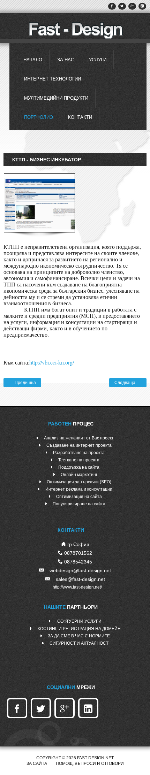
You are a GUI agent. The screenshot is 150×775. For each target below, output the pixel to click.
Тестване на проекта (78, 460)
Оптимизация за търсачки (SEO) (79, 481)
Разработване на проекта (79, 452)
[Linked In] (142, 6)
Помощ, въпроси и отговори (90, 764)
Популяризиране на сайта (79, 503)
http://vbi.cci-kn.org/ (51, 362)
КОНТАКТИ (80, 117)
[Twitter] (122, 6)
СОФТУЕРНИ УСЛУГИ (79, 621)
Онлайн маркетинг (79, 474)
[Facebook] (112, 6)
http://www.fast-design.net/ (77, 587)
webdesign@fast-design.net (80, 570)
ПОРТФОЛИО (38, 117)
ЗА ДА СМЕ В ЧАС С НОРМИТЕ (79, 636)
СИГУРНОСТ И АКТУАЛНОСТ (79, 643)
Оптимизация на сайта (79, 496)
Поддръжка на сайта (78, 467)
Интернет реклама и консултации (78, 489)
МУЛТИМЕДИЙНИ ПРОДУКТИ (56, 98)
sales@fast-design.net (80, 579)
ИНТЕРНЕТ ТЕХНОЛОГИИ (52, 79)
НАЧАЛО (32, 59)
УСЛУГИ (97, 59)
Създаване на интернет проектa (79, 445)
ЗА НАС (65, 59)
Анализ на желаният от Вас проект (79, 438)
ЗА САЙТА (37, 764)
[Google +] (132, 6)
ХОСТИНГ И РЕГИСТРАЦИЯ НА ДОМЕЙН (79, 628)
